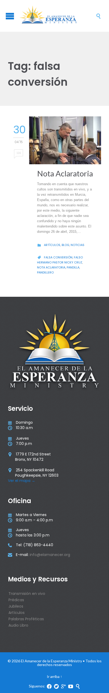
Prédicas (16, 600)
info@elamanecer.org (50, 554)
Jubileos (15, 606)
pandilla (73, 267)
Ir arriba (53, 676)
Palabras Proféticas (26, 619)
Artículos (52, 245)
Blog (65, 245)
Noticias (77, 245)
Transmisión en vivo (26, 593)
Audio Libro (18, 625)
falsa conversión (58, 257)
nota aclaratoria (51, 267)
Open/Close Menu (10, 16)
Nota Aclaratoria (65, 173)
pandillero (45, 272)
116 (18, 152)
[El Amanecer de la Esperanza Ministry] (57, 16)
